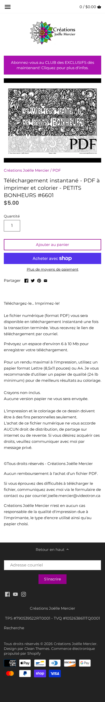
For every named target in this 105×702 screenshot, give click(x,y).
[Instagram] (23, 594)
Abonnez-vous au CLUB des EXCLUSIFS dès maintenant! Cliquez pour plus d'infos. (52, 65)
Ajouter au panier (52, 244)
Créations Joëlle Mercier (26, 170)
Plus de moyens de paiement (52, 269)
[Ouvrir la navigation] (7, 7)
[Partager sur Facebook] (26, 279)
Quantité (12, 216)
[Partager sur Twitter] (33, 279)
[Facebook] (7, 594)
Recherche (14, 627)
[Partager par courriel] (45, 279)
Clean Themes (36, 649)
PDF (56, 170)
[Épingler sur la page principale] (39, 279)
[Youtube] (15, 594)
